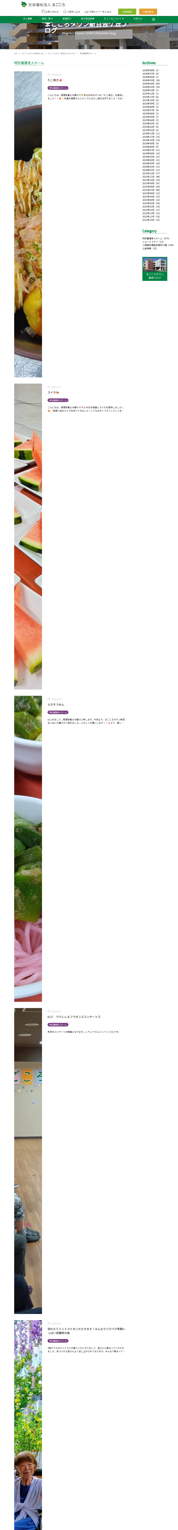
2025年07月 (148, 110)
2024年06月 (148, 153)
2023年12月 (148, 173)
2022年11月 (148, 216)
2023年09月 (148, 183)
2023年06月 (148, 193)
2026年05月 (148, 80)
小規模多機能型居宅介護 (154, 245)
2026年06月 (148, 77)
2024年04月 (148, 160)
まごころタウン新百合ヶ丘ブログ (61, 53)
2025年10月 (148, 100)
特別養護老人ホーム (152, 238)
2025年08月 (148, 106)
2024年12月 (148, 133)
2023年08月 (148, 186)
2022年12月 (148, 213)
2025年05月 (148, 116)
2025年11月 (148, 96)
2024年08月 (148, 146)
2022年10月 (148, 219)
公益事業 (146, 248)
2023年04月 (148, 199)
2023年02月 (148, 206)
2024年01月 (148, 170)
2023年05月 (148, 196)
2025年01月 (148, 130)
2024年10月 (148, 140)
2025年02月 (148, 126)
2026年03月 (148, 86)
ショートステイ (150, 241)
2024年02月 (148, 166)
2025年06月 (148, 113)
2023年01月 (148, 209)
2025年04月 (148, 120)
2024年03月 (148, 163)
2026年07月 (148, 73)
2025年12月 (148, 93)
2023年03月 (148, 203)
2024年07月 (148, 150)
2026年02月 (148, 90)
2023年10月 (148, 180)
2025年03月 (148, 123)
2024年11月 (148, 136)
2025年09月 (148, 103)
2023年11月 (148, 176)
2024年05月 (148, 156)
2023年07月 (148, 190)
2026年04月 (148, 83)
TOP (15, 53)
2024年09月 (148, 143)
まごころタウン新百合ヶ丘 (33, 53)
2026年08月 (148, 70)
